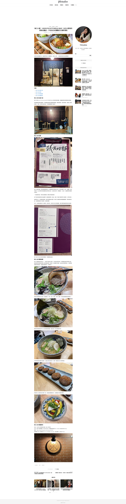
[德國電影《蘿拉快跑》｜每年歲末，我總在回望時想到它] (78, 95)
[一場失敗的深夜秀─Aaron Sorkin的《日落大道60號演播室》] (40, 483)
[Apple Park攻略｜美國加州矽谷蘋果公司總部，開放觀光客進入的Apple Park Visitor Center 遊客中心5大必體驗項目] (78, 72)
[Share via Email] (58, 469)
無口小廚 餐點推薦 (39, 93)
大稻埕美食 (36, 465)
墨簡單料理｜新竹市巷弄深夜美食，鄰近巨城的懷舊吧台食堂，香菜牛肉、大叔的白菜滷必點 (86, 88)
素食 (39, 465)
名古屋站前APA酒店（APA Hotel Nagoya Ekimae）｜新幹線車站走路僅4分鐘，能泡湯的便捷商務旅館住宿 (87, 102)
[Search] (75, 5)
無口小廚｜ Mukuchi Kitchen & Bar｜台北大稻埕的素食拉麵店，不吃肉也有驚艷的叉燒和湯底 (87, 81)
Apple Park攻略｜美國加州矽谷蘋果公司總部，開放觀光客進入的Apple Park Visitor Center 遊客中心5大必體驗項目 (87, 72)
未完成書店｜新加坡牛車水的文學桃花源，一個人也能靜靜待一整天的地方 (53, 489)
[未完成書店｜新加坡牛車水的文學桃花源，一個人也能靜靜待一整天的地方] (53, 483)
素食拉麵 (43, 465)
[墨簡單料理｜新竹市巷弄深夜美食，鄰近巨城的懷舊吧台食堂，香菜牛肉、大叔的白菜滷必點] (78, 88)
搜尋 (75, 53)
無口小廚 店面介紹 (39, 90)
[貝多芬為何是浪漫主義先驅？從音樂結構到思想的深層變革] (66, 483)
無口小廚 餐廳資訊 (39, 95)
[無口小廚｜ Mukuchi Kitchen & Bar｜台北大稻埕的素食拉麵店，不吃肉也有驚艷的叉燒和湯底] (78, 80)
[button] (35, 486)
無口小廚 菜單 (38, 92)
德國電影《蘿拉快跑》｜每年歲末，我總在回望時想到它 (86, 95)
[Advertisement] (63, 16)
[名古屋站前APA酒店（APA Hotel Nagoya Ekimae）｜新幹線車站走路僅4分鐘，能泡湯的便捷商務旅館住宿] (78, 102)
